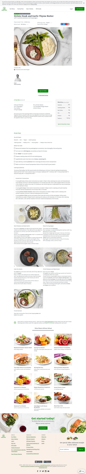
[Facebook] (37, 471)
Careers (43, 439)
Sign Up (13, 443)
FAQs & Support (30, 439)
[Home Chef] (4, 9)
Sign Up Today (43, 90)
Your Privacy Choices (16, 454)
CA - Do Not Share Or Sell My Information (18, 450)
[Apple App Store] (38, 462)
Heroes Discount (15, 447)
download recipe (43, 95)
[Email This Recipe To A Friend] (68, 24)
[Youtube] (48, 471)
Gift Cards (13, 445)
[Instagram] (45, 471)
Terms (25, 4)
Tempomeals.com (43, 467)
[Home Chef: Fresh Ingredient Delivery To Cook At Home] (3, 437)
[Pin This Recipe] (66, 24)
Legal (43, 443)
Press (43, 441)
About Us (44, 437)
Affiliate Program (30, 441)
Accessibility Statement (32, 453)
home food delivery (49, 321)
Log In (71, 8)
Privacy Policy (34, 4)
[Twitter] (43, 471)
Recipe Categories (31, 437)
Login (12, 441)
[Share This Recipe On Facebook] (62, 24)
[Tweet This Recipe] (64, 24)
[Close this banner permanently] (84, 3)
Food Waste (29, 451)
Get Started (80, 8)
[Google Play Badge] (47, 462)
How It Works (14, 439)
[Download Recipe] (71, 24)
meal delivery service (45, 465)
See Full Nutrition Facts (64, 124)
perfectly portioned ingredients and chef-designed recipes (34, 466)
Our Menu (13, 437)
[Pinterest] (40, 471)
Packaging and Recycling (32, 449)
